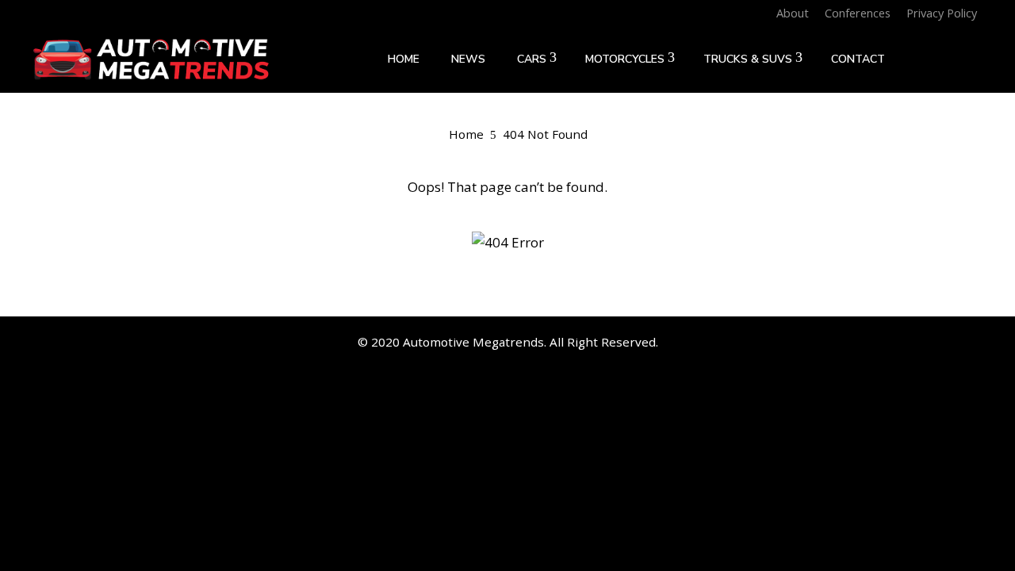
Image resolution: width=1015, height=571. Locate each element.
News (468, 59)
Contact (858, 59)
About (792, 13)
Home (403, 59)
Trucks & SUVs (747, 59)
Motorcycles (625, 59)
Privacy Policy (941, 13)
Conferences (858, 13)
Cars (531, 59)
